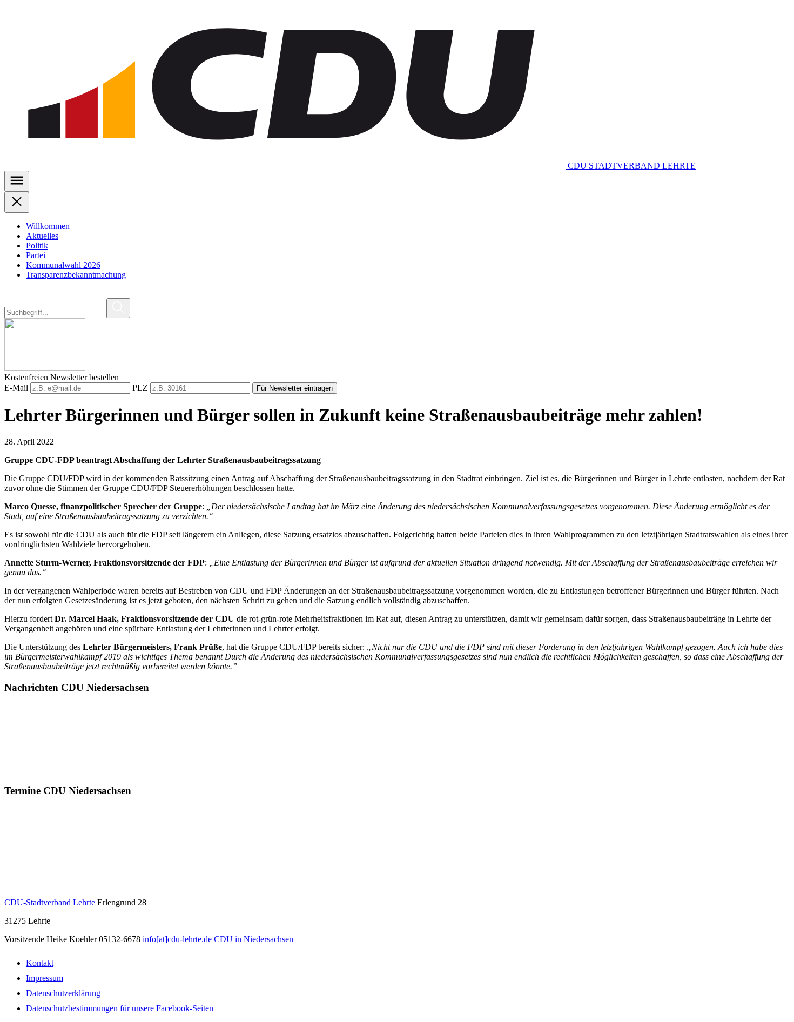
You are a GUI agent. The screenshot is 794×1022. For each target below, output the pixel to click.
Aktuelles (42, 235)
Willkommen (48, 226)
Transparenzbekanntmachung (76, 274)
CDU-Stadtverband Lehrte (49, 902)
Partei (35, 255)
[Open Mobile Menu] (16, 181)
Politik (37, 245)
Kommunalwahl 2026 (63, 265)
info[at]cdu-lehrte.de (177, 939)
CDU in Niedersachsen (253, 939)
